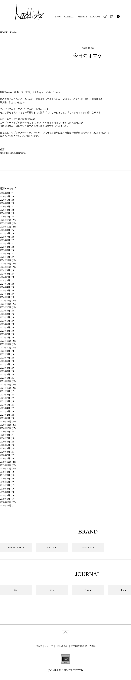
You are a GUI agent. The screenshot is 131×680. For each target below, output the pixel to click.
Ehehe (13, 32)
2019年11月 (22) (8, 465)
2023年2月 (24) (7, 334)
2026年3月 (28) (7, 210)
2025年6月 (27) (7, 240)
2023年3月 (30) (7, 331)
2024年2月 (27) (7, 294)
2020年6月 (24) (7, 442)
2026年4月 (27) (7, 206)
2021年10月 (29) (8, 388)
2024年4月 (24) (7, 287)
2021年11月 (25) (8, 384)
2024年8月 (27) (7, 274)
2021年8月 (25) (7, 395)
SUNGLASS (88, 547)
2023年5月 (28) (7, 324)
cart (105, 16)
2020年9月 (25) (7, 431)
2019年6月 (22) (7, 482)
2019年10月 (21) (8, 468)
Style (52, 590)
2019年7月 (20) (7, 478)
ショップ (48, 646)
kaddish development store (29, 12)
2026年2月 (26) (7, 213)
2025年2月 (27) (7, 253)
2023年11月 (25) (8, 304)
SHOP (58, 17)
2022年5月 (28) (7, 364)
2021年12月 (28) (8, 381)
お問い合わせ (61, 646)
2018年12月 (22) (8, 502)
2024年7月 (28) (7, 277)
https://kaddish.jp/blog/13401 (13, 153)
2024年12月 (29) (8, 260)
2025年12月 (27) (8, 220)
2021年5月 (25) (7, 405)
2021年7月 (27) (7, 398)
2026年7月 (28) (7, 196)
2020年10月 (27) (8, 428)
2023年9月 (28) (7, 311)
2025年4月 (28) (7, 247)
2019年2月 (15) (7, 495)
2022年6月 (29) (7, 361)
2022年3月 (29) (7, 371)
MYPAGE (82, 17)
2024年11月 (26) (8, 263)
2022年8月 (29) (7, 354)
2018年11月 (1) (7, 505)
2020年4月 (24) (7, 448)
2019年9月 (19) (7, 472)
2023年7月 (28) (7, 317)
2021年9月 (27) (7, 391)
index (65, 632)
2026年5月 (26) (7, 203)
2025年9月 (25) (7, 230)
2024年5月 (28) (7, 284)
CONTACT (69, 17)
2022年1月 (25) (7, 378)
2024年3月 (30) (7, 290)
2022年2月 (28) (7, 374)
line (118, 16)
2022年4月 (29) (7, 368)
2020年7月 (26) (7, 438)
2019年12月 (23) (8, 462)
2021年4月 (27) (7, 408)
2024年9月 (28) (7, 270)
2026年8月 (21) (7, 193)
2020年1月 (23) (7, 458)
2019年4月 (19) (7, 489)
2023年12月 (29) (8, 300)
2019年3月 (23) (7, 492)
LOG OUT (95, 17)
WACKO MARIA (16, 547)
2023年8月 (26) (7, 314)
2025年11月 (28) (8, 223)
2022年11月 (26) (8, 344)
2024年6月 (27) (7, 280)
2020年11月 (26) (8, 425)
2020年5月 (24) (7, 445)
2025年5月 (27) (7, 243)
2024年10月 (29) (8, 267)
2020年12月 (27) (8, 421)
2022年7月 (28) (7, 358)
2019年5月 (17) (7, 485)
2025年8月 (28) (7, 233)
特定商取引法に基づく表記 (83, 646)
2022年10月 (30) (8, 347)
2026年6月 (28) (7, 200)
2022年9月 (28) (7, 351)
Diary (16, 590)
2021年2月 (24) (7, 415)
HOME (4, 32)
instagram (111, 16)
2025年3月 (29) (7, 250)
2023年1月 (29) (7, 337)
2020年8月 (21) (7, 435)
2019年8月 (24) (7, 475)
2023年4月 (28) (7, 327)
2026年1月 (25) (7, 216)
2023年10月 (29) (8, 307)
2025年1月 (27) (7, 257)
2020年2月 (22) (7, 455)
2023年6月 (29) (7, 321)
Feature (8, 92)
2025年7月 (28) (7, 237)
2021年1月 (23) (7, 418)
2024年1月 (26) (7, 297)
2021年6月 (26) (7, 401)
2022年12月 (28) (8, 341)
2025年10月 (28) (8, 227)
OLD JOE (52, 547)
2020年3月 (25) (7, 452)
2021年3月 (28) (7, 411)
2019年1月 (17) (7, 499)
